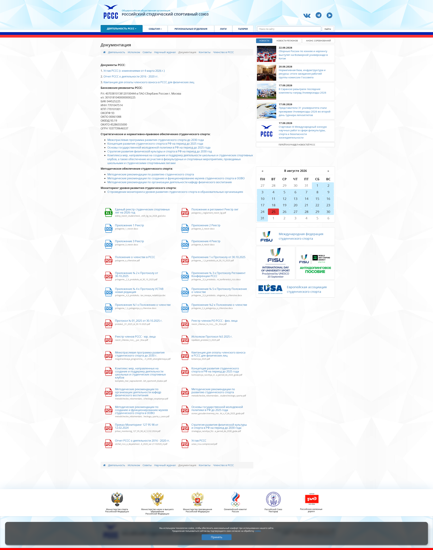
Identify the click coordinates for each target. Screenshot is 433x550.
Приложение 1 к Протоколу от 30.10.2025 (218, 257)
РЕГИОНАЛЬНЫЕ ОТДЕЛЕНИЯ (191, 28)
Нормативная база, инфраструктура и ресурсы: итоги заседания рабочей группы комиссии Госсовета (302, 73)
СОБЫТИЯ (154, 28)
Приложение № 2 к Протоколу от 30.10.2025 (136, 274)
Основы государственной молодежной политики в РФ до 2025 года (217, 408)
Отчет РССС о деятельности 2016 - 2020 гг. (131, 76)
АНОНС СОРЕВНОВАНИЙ (318, 40)
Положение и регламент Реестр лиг (214, 209)
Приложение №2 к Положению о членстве (219, 305)
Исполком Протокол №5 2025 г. (211, 336)
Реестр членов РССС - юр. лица (135, 336)
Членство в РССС (223, 52)
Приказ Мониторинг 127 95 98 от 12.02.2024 (136, 426)
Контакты (205, 52)
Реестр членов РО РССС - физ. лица (214, 321)
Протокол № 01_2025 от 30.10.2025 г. (138, 321)
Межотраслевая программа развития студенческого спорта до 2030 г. (140, 354)
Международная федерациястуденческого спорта (301, 236)
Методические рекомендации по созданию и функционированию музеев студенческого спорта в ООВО (176, 178)
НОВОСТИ (264, 40)
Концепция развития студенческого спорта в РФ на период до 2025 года (155, 143)
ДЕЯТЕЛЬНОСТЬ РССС (121, 28)
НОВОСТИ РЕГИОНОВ (287, 40)
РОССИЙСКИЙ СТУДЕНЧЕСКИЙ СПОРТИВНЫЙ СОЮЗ (165, 14)
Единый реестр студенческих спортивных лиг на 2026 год (142, 211)
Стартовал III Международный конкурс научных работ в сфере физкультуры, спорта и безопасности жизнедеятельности (303, 132)
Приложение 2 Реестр (205, 225)
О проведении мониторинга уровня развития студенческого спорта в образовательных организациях (175, 192)
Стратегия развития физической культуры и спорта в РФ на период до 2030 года (219, 426)
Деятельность (116, 52)
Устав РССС (198, 440)
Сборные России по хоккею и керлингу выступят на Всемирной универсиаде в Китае (303, 54)
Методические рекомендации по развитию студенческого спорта (150, 174)
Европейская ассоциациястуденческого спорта (307, 289)
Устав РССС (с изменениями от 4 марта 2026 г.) (134, 71)
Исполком (134, 52)
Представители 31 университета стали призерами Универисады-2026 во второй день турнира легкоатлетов (305, 111)
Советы (147, 52)
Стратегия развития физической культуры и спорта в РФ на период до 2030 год (159, 151)
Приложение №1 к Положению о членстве (143, 305)
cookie (258, 531)
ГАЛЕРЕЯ (243, 28)
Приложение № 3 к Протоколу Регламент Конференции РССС (218, 274)
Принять (216, 537)
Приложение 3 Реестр (129, 241)
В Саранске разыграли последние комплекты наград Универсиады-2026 (302, 90)
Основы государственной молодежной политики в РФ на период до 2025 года (158, 147)
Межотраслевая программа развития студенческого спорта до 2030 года (155, 140)
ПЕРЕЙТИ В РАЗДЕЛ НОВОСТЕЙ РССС (297, 144)
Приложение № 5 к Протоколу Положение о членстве (219, 290)
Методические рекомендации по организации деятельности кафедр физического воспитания (169, 182)
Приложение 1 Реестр (129, 225)
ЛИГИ (223, 28)
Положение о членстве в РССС (135, 257)
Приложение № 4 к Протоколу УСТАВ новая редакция (139, 290)
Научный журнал (165, 52)
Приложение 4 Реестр (205, 241)
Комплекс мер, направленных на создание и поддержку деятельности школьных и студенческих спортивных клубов (140, 372)
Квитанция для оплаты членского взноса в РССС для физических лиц (149, 82)
